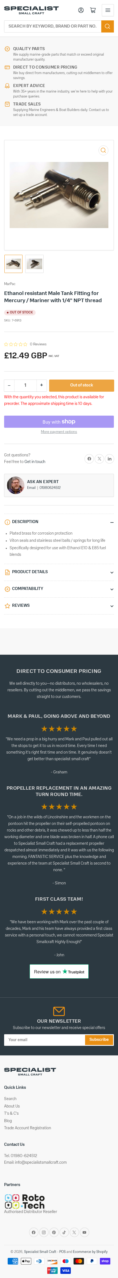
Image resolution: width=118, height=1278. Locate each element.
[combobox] (59, 26)
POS (62, 1252)
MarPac (9, 284)
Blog (8, 1121)
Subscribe (99, 1040)
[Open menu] (108, 10)
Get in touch (34, 462)
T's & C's (11, 1114)
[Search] (108, 26)
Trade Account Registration (27, 1128)
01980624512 (50, 488)
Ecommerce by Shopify (90, 1252)
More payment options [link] (59, 432)
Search (10, 1099)
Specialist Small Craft (40, 1252)
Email (31, 488)
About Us (12, 1106)
